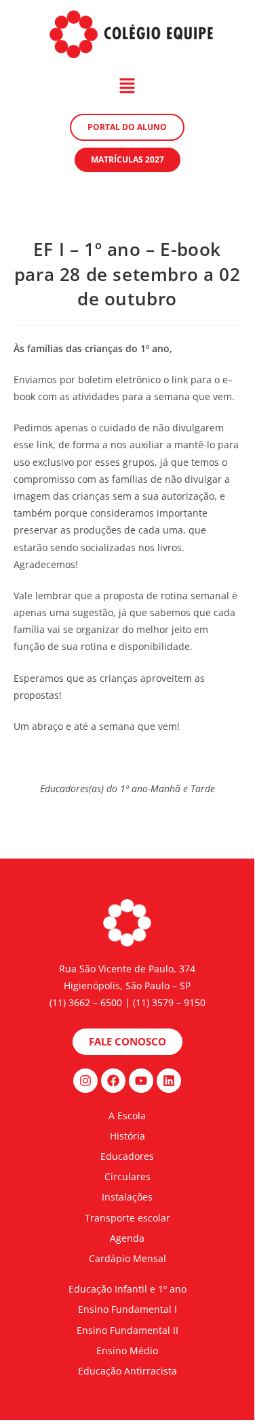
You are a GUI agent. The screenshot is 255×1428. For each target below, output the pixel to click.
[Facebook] (113, 1080)
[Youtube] (141, 1080)
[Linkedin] (169, 1080)
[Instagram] (85, 1080)
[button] (126, 86)
